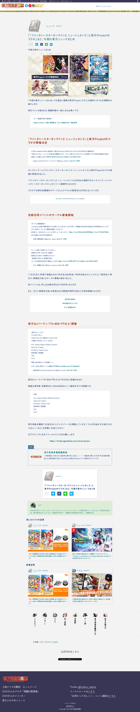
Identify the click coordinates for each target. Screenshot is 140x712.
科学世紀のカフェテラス (70, 303)
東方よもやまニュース (66, 1)
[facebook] (41, 44)
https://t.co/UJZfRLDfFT (67, 261)
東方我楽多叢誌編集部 (55, 452)
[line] (46, 44)
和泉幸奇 (74, 122)
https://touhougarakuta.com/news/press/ (70, 440)
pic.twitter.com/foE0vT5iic (71, 157)
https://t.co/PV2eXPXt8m (99, 232)
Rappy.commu (38, 122)
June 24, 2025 (74, 161)
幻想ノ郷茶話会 (51, 122)
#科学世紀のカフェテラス (42, 513)
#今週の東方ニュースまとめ (88, 510)
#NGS (48, 157)
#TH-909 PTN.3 (35, 510)
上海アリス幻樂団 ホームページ (21, 1)
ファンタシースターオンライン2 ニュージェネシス (70, 198)
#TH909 (55, 366)
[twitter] (36, 44)
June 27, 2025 (61, 239)
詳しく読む (135, 11)
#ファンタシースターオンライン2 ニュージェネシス (60, 510)
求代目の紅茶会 (70, 299)
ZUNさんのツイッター (54, 1)
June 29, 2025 (63, 265)
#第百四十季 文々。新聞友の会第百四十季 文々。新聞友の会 (73, 513)
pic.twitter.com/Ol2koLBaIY (87, 261)
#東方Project (56, 157)
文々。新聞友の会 (63, 122)
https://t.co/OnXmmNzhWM (79, 232)
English (109, 6)
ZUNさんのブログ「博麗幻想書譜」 (39, 1)
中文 (101, 6)
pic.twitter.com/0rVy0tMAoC (41, 235)
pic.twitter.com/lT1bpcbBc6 (69, 366)
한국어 (105, 6)
